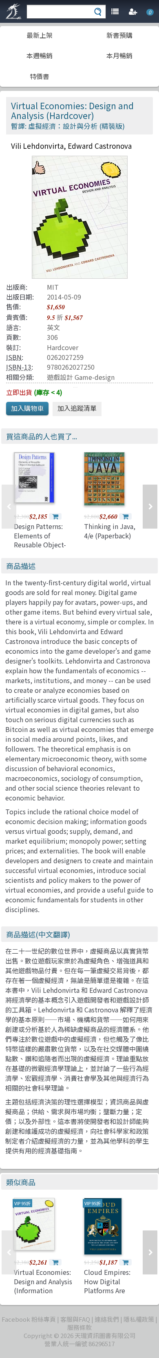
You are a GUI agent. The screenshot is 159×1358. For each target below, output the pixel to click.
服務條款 (79, 1327)
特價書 (39, 76)
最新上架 (39, 35)
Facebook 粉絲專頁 (29, 1319)
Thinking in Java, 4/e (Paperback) (109, 530)
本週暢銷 (39, 55)
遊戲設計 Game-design (81, 377)
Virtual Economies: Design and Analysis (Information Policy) (43, 1285)
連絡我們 (107, 1319)
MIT (53, 287)
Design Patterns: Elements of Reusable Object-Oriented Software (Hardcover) (42, 544)
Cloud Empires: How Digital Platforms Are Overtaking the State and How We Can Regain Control (113, 1295)
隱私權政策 (139, 1319)
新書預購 (119, 35)
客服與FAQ (75, 1319)
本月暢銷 (119, 55)
